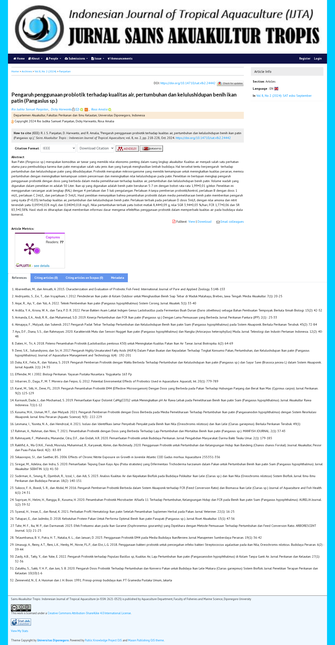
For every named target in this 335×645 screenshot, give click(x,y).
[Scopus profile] (87, 109)
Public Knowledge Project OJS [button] (103, 640)
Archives (27, 71)
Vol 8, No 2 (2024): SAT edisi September (284, 96)
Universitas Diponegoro (53, 640)
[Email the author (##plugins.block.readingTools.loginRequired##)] (77, 109)
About (35, 58)
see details (41, 265)
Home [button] (15, 71)
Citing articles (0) (46, 278)
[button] (13, 121)
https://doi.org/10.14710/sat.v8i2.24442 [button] (203, 138)
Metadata (117, 278)
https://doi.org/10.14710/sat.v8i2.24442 (188, 83)
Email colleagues (232, 221)
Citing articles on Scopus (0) (84, 278)
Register (304, 58)
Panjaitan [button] (65, 71)
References (19, 278)
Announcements (121, 58)
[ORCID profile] (82, 109)
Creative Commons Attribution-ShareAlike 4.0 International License (89, 613)
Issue (98, 58)
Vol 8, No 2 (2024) (45, 71)
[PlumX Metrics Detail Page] (30, 248)
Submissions (77, 58)
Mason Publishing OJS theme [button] (146, 640)
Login (318, 58)
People (53, 58)
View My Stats (19, 631)
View (191, 221)
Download (204, 221)
